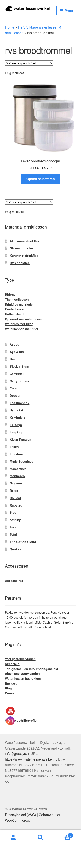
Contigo (16, 388)
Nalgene (16, 483)
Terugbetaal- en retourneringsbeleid (31, 669)
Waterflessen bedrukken (23, 678)
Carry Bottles (19, 381)
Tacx (13, 527)
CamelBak (17, 374)
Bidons (10, 294)
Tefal (13, 534)
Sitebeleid (12, 664)
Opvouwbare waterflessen (24, 319)
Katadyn (16, 425)
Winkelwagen (62, 834)
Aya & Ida (17, 351)
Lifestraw (16, 454)
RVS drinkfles (20, 263)
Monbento (17, 476)
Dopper (15, 395)
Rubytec (16, 505)
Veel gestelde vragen (20, 659)
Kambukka (17, 417)
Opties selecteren (40, 178)
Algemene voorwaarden (22, 673)
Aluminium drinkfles (24, 241)
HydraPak (17, 410)
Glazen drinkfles (22, 248)
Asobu (14, 344)
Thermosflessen (17, 299)
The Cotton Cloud (23, 542)
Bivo (13, 359)
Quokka (15, 549)
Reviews (11, 683)
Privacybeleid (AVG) (20, 814)
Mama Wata (18, 469)
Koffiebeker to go (17, 314)
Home (9, 27)
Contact (11, 693)
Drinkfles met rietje (19, 304)
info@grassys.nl (17, 753)
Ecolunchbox (19, 403)
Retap (14, 490)
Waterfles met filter (19, 324)
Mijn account (13, 837)
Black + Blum (19, 366)
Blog (8, 688)
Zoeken (40, 837)
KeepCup (16, 432)
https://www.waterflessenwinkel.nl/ (31, 759)
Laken (14, 447)
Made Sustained (21, 461)
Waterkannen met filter (21, 329)
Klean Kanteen (20, 439)
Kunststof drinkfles (24, 255)
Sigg (13, 512)
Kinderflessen (15, 309)
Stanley (15, 520)
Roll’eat (15, 498)
